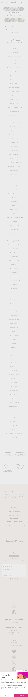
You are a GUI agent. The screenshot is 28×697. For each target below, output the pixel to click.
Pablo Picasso (14, 323)
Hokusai (14, 205)
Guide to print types (14, 629)
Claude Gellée (14, 174)
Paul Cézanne (14, 99)
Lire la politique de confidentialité (7, 690)
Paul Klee (14, 233)
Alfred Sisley (14, 386)
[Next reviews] (27, 571)
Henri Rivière (14, 359)
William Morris (14, 307)
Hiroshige (14, 201)
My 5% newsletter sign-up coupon (14, 646)
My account (14, 644)
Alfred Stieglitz (14, 394)
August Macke (14, 252)
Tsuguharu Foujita (14, 158)
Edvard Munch (14, 315)
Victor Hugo (14, 213)
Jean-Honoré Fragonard (14, 162)
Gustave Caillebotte (14, 91)
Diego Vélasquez (14, 414)
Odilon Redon (14, 347)
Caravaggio (14, 95)
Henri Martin (14, 272)
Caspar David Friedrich (14, 166)
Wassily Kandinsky (14, 225)
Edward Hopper (14, 209)
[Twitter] (17, 518)
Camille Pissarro (14, 327)
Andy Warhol (14, 429)
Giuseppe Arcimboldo (14, 56)
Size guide (14, 631)
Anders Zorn (14, 437)
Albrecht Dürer (14, 150)
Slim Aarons (14, 48)
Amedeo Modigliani (14, 292)
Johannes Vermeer (14, 418)
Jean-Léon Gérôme (14, 182)
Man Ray (14, 343)
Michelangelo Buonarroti (14, 280)
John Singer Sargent (14, 374)
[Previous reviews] (1, 571)
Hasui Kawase (14, 229)
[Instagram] (13, 518)
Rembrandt (14, 351)
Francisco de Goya (14, 190)
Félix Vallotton (14, 410)
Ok (24, 525)
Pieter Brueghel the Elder (14, 241)
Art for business (14, 622)
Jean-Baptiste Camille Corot (14, 107)
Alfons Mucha (14, 311)
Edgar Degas (14, 127)
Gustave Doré (14, 142)
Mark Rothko (14, 363)
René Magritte (14, 256)
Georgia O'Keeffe (14, 319)
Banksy (14, 60)
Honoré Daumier (14, 119)
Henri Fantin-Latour (14, 154)
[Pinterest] (15, 518)
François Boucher (14, 87)
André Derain (14, 138)
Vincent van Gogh (14, 186)
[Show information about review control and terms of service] (22, 560)
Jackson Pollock (14, 331)
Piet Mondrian (14, 296)
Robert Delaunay (14, 134)
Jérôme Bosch (14, 79)
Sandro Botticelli (14, 83)
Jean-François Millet (14, 284)
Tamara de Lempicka (14, 245)
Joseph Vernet (14, 422)
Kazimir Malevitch (14, 260)
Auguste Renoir (14, 355)
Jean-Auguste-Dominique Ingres (14, 217)
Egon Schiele (14, 378)
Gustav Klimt (14, 237)
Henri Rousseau (14, 366)
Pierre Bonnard (14, 75)
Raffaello (14, 339)
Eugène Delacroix (14, 131)
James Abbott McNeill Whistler (14, 433)
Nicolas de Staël (14, 390)
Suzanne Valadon (14, 406)
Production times (14, 632)
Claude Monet (14, 300)
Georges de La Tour (14, 402)
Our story (14, 621)
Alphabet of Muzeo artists (14, 488)
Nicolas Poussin (14, 335)
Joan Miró (14, 288)
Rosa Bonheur (14, 72)
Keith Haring (14, 197)
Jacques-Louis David (14, 123)
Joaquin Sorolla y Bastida (14, 68)
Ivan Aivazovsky (14, 52)
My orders (14, 642)
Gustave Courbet (14, 111)
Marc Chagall (14, 103)
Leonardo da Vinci (14, 425)
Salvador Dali (14, 115)
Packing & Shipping (14, 634)
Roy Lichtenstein (14, 248)
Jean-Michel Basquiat (14, 64)
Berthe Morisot (14, 304)
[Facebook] (11, 518)
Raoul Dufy (14, 146)
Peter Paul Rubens (14, 370)
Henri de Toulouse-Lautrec (14, 398)
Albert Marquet (14, 268)
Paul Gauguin (14, 170)
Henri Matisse (14, 276)
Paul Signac (14, 382)
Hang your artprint (14, 636)
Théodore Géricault (14, 178)
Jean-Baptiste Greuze (14, 193)
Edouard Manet (14, 264)
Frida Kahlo (14, 221)
